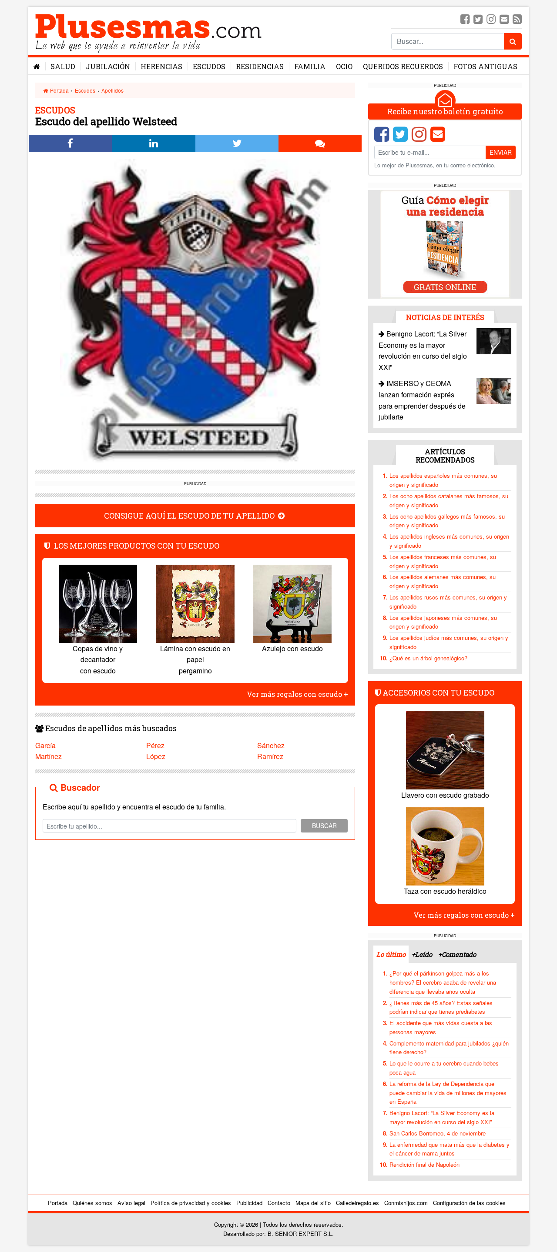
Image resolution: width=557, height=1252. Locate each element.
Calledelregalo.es (357, 1203)
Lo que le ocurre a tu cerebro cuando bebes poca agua (444, 1067)
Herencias (161, 66)
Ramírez (270, 756)
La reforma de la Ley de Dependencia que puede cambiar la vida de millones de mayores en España (448, 1092)
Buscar (324, 825)
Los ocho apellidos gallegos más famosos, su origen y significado (447, 520)
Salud (62, 66)
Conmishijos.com (406, 1203)
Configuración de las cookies (469, 1203)
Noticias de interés (445, 317)
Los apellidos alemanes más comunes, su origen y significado (442, 581)
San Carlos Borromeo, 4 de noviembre (437, 1133)
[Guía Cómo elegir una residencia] (445, 244)
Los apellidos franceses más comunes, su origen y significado (442, 561)
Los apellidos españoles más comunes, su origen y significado (443, 480)
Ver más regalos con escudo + (297, 694)
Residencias (260, 66)
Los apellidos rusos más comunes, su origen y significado (448, 601)
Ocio (344, 66)
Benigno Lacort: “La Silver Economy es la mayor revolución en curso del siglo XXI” (441, 1117)
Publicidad (249, 1203)
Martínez (48, 756)
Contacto (279, 1203)
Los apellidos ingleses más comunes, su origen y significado (449, 540)
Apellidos (112, 90)
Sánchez (271, 745)
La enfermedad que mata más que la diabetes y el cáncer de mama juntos (449, 1149)
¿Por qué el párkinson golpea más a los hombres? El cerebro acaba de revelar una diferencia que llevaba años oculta (442, 982)
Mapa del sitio (313, 1203)
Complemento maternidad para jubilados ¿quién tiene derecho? (449, 1047)
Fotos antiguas (485, 66)
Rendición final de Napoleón (424, 1164)
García (45, 745)
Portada (59, 90)
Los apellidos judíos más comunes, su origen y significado (448, 642)
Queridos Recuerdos (403, 66)
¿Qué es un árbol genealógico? (428, 658)
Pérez (155, 745)
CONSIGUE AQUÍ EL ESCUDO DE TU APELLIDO (190, 516)
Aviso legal (131, 1203)
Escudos (209, 66)
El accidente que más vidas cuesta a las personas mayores (440, 1027)
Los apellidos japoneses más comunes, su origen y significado (443, 622)
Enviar (501, 152)
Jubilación (108, 66)
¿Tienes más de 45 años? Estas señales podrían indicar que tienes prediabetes (441, 1007)
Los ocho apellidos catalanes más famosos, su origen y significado (448, 500)
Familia (309, 66)
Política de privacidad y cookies (191, 1203)
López (155, 756)
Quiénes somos (92, 1203)
